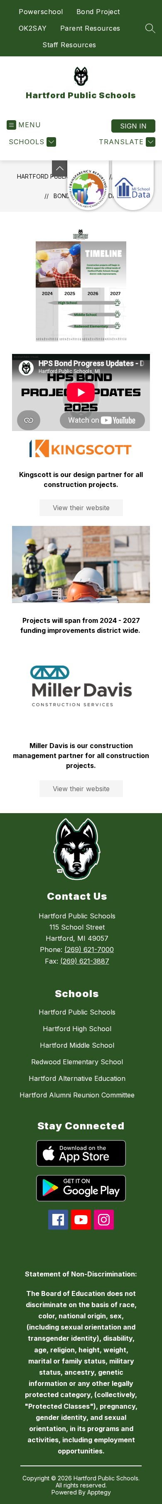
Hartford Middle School (77, 1045)
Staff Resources (69, 45)
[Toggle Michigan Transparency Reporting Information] (60, 168)
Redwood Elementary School (77, 1062)
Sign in (133, 126)
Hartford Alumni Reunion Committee (77, 1095)
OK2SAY (33, 28)
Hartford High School (77, 1028)
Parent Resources (90, 28)
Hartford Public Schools (77, 1012)
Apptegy (99, 1492)
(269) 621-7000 (89, 949)
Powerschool (41, 11)
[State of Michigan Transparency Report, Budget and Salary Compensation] (88, 185)
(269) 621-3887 (84, 961)
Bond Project (98, 11)
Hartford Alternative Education (77, 1078)
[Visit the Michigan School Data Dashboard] (133, 185)
